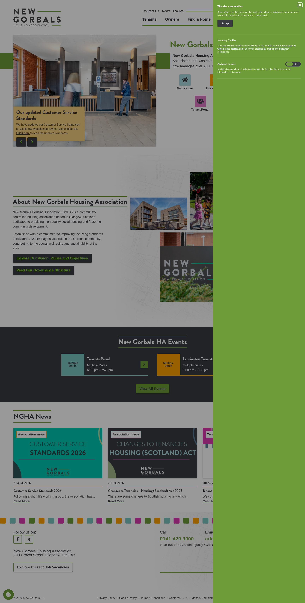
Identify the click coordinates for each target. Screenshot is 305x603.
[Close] (300, 5)
